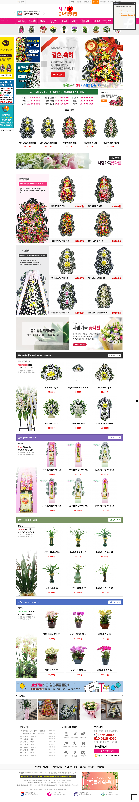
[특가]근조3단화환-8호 (59, 278)
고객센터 (91, 767)
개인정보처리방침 (71, 767)
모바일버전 (100, 767)
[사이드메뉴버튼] (137, 401)
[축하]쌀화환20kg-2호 (104, 506)
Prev (14, 13)
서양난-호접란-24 (104, 670)
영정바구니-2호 (51, 423)
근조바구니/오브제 (34, 355)
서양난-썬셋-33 (104, 634)
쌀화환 (27, 437)
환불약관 (83, 767)
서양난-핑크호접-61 (78, 634)
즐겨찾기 (21, 2)
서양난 (74, 21)
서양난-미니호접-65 (51, 634)
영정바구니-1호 (78, 423)
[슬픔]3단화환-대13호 (111, 143)
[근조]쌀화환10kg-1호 (104, 470)
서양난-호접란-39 (78, 670)
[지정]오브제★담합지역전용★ (78, 387)
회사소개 (38, 767)
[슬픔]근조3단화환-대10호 (98, 313)
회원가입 (78, 1)
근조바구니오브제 (106, 21)
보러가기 (34, 51)
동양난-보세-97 (51, 588)
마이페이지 (103, 1)
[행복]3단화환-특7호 (95, 241)
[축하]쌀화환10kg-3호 (51, 470)
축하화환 (21, 21)
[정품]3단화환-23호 (90, 143)
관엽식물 (85, 21)
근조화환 (32, 21)
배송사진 (69, 695)
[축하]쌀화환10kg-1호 (51, 506)
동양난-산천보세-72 (104, 552)
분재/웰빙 (96, 21)
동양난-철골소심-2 (51, 552)
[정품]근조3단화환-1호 (48, 143)
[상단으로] (134, 797)
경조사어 (95, 1)
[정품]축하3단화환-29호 (60, 241)
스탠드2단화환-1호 (104, 423)
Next (44, 13)
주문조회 (110, 1)
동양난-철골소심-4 (78, 552)
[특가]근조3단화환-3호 (27, 143)
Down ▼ (9, 130)
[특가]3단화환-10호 (69, 143)
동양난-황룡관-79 (78, 588)
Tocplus (116, 3)
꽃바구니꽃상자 (53, 21)
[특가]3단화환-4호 (58, 206)
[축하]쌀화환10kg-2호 (78, 470)
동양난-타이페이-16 (104, 588)
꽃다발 (43, 21)
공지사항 (24, 727)
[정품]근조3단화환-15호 (60, 313)
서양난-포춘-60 (51, 670)
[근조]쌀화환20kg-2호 (78, 506)
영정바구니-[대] (105, 387)
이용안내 (46, 767)
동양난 (64, 21)
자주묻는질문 (87, 1)
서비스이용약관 (57, 767)
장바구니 (119, 1)
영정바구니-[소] (51, 387)
